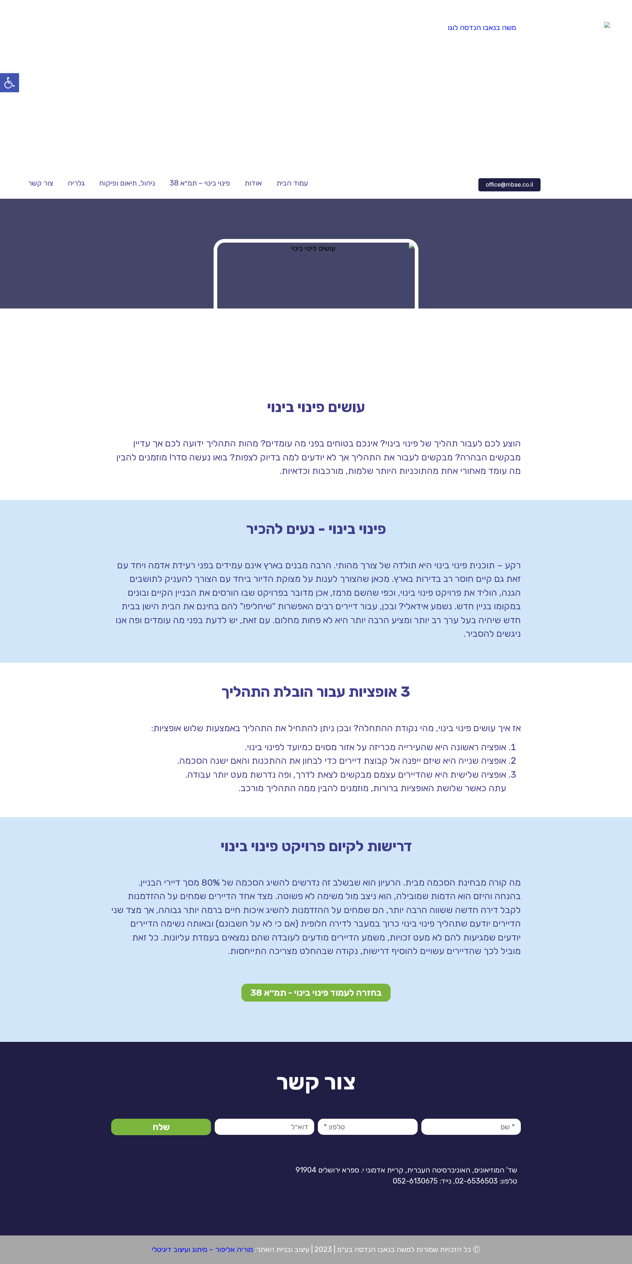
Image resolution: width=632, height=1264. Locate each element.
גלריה (76, 183)
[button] (509, 184)
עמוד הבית (292, 183)
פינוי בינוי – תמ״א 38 (200, 183)
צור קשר (40, 183)
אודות (253, 183)
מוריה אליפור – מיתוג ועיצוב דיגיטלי (202, 1249)
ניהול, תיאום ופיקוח (127, 183)
